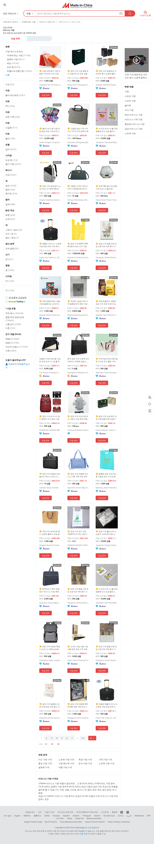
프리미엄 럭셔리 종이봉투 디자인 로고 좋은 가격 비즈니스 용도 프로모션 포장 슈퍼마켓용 (107, 360)
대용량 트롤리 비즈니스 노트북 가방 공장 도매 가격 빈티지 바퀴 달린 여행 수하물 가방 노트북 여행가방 (107, 705)
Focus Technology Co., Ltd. (80, 827)
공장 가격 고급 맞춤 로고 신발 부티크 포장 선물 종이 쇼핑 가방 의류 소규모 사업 (78, 72)
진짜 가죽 (12, 116)
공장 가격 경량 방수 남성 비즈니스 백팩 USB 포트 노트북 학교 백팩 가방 (50, 187)
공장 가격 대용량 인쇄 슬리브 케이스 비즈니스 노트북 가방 (49, 475)
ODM (12, 338)
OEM (12, 342)
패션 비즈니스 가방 (133, 114)
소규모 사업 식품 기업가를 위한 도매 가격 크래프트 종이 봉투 (78, 647)
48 (58, 744)
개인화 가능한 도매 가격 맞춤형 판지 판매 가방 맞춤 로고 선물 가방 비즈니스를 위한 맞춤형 (78, 302)
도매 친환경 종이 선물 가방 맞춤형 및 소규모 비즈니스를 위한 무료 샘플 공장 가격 (50, 302)
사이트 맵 (105, 812)
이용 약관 (83, 833)
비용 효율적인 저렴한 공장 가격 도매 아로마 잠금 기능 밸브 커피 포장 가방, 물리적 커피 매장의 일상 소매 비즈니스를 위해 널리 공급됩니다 (106, 302)
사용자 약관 (49, 812)
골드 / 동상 (12, 237)
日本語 (47, 815)
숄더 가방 (13, 164)
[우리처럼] (121, 812)
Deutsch (76, 815)
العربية (128, 815)
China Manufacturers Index (71, 822)
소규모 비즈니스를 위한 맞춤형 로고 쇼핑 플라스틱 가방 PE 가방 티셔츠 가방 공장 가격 (107, 590)
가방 (127, 91)
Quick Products (51, 822)
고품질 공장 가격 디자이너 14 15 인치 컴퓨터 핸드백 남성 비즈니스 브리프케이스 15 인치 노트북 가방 (78, 130)
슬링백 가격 (43, 767)
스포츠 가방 (130, 96)
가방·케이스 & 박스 (14, 51)
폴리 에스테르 (15, 95)
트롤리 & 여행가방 (19, 71)
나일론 (11, 127)
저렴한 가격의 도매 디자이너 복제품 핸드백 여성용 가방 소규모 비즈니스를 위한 (78, 187)
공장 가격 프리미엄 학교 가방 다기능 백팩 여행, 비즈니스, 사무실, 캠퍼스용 (78, 417)
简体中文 (27, 815)
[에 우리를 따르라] (127, 812)
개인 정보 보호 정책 (65, 812)
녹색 (10, 219)
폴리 (10, 138)
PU (10, 106)
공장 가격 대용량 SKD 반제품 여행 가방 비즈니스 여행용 (78, 705)
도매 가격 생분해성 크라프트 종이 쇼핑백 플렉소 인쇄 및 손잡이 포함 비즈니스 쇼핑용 (106, 72)
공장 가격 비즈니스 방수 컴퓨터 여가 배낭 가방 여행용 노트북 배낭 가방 (50, 417)
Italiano (97, 815)
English (17, 815)
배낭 (13, 63)
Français (56, 815)
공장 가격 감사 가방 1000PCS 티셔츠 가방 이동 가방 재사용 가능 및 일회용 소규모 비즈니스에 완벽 (78, 532)
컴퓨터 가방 (16, 59)
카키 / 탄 (11, 233)
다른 (7, 74)
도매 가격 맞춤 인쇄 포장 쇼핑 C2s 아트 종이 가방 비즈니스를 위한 (78, 590)
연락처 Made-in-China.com (87, 812)
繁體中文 (37, 815)
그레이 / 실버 (13, 229)
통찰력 (114, 812)
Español (66, 815)
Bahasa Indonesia (94, 818)
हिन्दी (148, 815)
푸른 (10, 215)
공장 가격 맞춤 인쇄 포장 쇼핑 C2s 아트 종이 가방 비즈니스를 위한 (106, 245)
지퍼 (10, 174)
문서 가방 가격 (85, 763)
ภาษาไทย (60, 818)
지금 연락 (45, 95)
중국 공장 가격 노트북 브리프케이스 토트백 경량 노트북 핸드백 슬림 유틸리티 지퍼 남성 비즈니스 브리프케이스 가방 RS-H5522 (78, 360)
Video (114, 47)
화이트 (11, 193)
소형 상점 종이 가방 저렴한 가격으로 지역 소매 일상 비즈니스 (50, 72)
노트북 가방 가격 (66, 759)
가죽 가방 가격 (105, 759)
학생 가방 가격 (85, 759)
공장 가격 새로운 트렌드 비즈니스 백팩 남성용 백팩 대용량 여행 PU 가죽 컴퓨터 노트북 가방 (50, 647)
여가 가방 (129, 110)
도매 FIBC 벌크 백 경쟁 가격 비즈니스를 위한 (106, 187)
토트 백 (13, 67)
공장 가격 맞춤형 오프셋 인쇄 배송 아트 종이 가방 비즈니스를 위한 (50, 705)
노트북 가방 (130, 133)
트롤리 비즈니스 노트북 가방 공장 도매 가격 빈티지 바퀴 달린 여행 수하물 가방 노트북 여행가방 (50, 245)
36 (52, 744)
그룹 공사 (13, 324)
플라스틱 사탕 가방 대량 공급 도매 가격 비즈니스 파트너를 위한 (50, 130)
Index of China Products (95, 822)
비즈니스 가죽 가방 (133, 119)
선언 (40, 812)
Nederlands (139, 815)
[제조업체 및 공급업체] (77, 5)
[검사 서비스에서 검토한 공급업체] (18, 297)
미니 (9, 280)
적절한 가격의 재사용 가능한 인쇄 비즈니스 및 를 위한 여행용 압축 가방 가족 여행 (50, 360)
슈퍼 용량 (12, 248)
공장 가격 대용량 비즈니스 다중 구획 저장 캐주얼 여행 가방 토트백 (78, 475)
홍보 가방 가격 (45, 763)
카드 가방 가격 (45, 759)
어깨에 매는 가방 (19, 55)
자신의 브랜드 (16, 346)
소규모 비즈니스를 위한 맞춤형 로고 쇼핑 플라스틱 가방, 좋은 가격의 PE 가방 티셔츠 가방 (107, 130)
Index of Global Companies (119, 822)
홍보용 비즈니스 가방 (135, 124)
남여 (10, 149)
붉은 (10, 189)
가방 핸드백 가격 (66, 763)
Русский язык (109, 815)
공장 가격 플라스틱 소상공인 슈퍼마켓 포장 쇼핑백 (106, 532)
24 (46, 744)
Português (87, 815)
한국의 (120, 815)
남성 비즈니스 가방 (133, 128)
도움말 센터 (30, 812)
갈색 (10, 204)
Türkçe (69, 818)
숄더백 (128, 105)
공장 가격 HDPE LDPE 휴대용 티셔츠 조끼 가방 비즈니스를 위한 (78, 245)
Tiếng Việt (79, 818)
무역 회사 (14, 313)
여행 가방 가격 (65, 767)
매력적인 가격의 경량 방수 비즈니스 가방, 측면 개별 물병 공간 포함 (50, 590)
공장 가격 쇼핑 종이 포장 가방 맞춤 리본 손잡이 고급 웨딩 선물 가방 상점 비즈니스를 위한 (107, 417)
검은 (10, 185)
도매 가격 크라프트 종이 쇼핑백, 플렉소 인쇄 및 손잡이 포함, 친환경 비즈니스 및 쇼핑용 (50, 532)
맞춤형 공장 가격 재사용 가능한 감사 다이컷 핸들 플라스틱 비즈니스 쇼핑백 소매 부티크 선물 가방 (106, 475)
